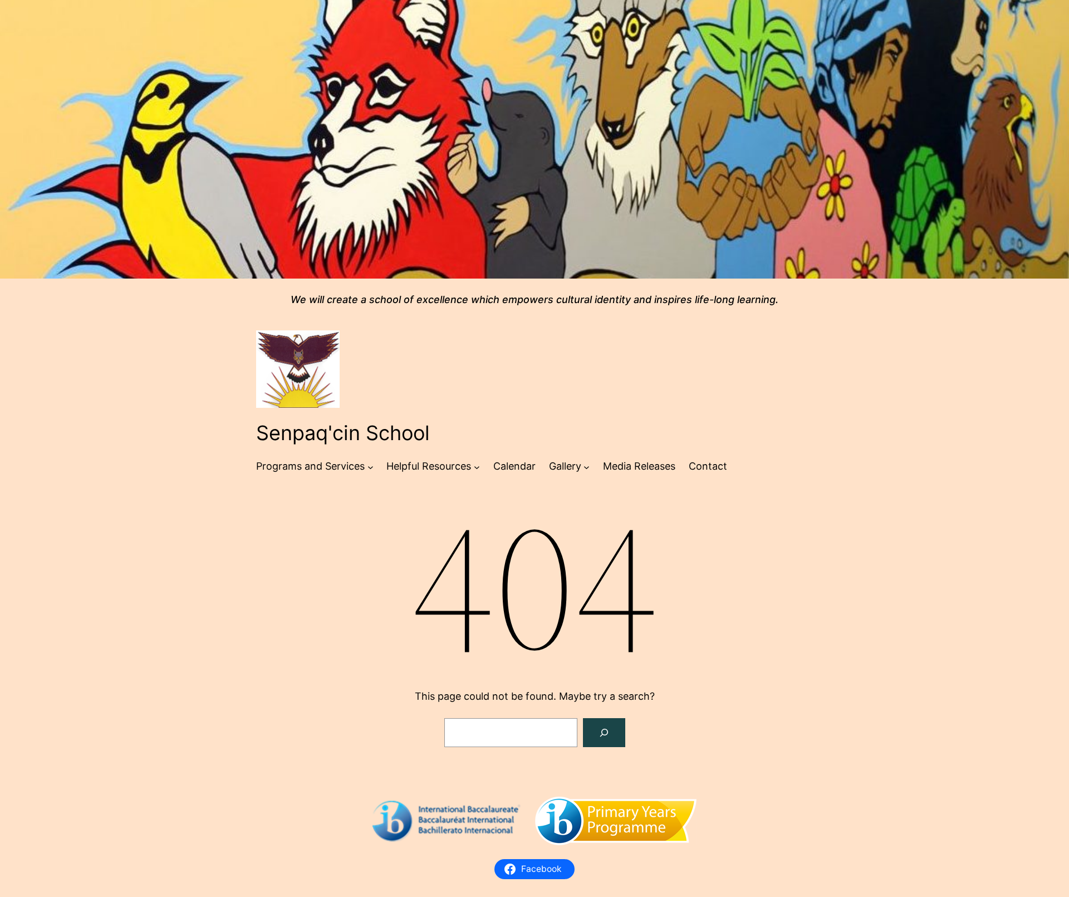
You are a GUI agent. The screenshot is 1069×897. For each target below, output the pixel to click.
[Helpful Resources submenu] (477, 467)
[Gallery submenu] (586, 467)
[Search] (604, 732)
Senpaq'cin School (343, 433)
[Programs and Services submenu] (370, 467)
